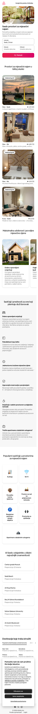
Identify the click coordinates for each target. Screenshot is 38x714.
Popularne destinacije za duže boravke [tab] (14, 643)
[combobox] (18, 42)
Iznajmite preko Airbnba (24, 3)
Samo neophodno (18, 696)
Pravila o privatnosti (15, 712)
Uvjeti (25, 712)
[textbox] (10, 49)
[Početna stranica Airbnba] (3, 3)
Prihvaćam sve (18, 691)
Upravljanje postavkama (18, 701)
